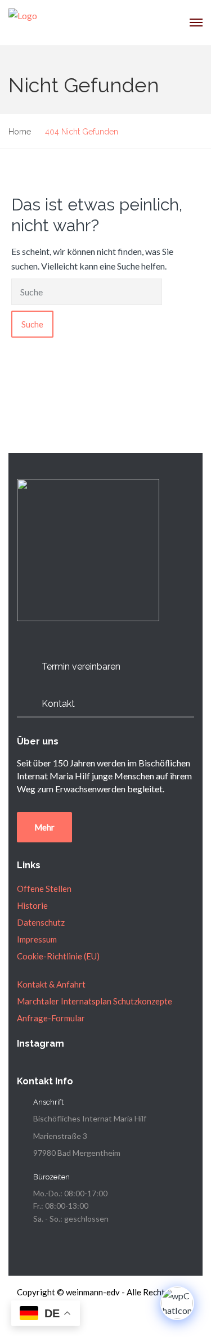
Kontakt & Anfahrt (51, 984)
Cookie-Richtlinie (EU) (58, 956)
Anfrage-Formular (51, 1018)
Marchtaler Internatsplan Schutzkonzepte (94, 1001)
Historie (32, 905)
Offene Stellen (44, 888)
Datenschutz (41, 922)
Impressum (37, 939)
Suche (32, 324)
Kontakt (58, 703)
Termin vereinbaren (81, 666)
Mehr (44, 827)
